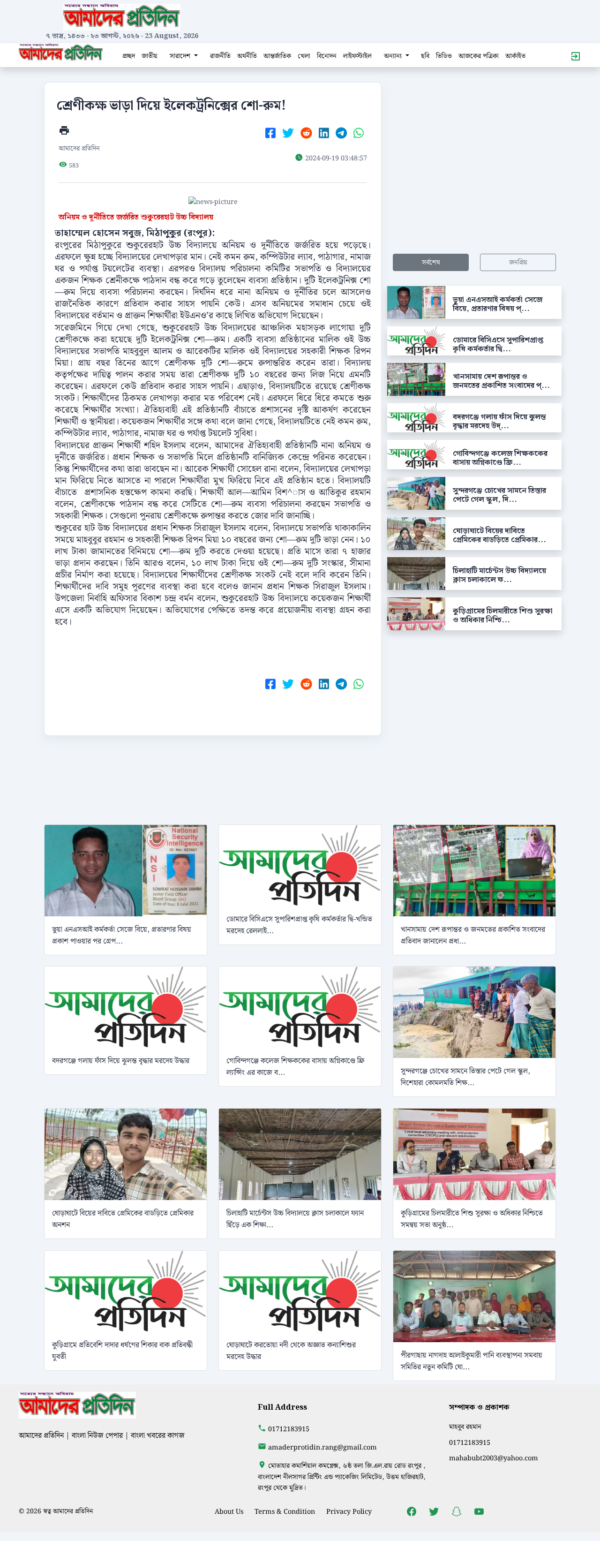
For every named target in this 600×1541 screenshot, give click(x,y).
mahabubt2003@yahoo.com (493, 1458)
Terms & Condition (285, 1511)
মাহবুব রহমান (465, 1426)
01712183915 (288, 1429)
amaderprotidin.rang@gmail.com (322, 1447)
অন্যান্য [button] (394, 56)
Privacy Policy (349, 1511)
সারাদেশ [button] (181, 56)
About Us (229, 1511)
